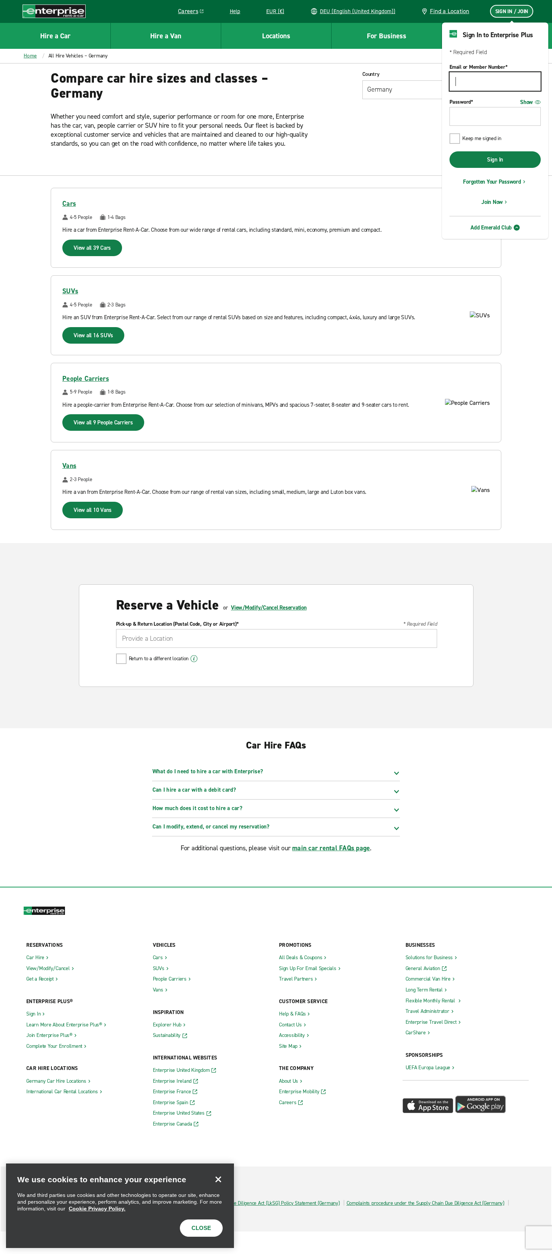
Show (526, 102)
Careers (193, 12)
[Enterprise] (54, 11)
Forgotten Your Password (492, 182)
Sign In (495, 159)
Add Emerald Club (491, 227)
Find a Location (449, 11)
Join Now (492, 202)
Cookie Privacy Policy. (97, 1209)
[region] (120, 1205)
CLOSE (201, 1228)
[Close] (218, 1179)
